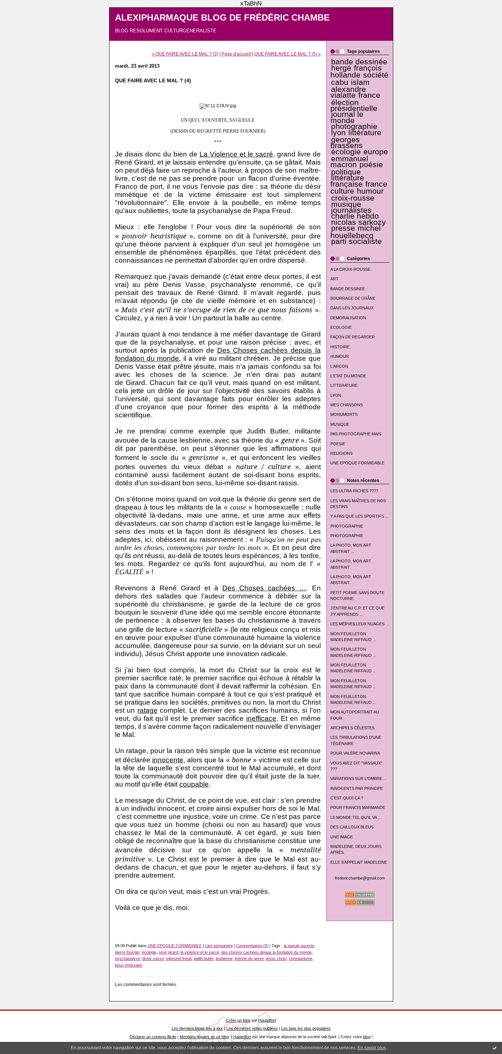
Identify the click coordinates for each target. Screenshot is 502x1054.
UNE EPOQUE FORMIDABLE (357, 463)
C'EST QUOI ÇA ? (346, 798)
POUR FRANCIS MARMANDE (357, 807)
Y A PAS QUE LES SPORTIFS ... (359, 516)
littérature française (347, 180)
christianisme (300, 958)
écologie (346, 151)
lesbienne (224, 958)
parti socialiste (356, 241)
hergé (341, 68)
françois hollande (356, 71)
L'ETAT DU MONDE (348, 376)
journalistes (351, 210)
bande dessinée (359, 61)
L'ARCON (339, 366)
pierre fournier (127, 952)
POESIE (337, 444)
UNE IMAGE (341, 837)
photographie (354, 126)
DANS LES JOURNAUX (351, 308)
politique (346, 172)
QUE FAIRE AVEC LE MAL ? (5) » (287, 53)
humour (370, 191)
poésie (371, 164)
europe (375, 151)
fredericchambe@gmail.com (360, 878)
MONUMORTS (344, 414)
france (369, 95)
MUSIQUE (339, 424)
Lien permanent (219, 945)
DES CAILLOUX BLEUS (351, 827)
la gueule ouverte (299, 945)
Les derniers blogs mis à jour (197, 1028)
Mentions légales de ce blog (204, 1037)
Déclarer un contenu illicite (153, 1037)
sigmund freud (178, 958)
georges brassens (346, 142)
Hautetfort (267, 1020)
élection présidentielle (353, 105)
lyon (338, 132)
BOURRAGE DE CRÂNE (352, 298)
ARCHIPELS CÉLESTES (352, 728)
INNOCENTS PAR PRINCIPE (356, 788)
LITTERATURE (344, 385)
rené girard (168, 952)
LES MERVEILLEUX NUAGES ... (359, 624)
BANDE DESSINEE (347, 289)
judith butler (204, 958)
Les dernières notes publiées (252, 1028)
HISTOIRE (339, 347)
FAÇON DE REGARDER (352, 337)
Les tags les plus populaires (306, 1028)
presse (343, 228)
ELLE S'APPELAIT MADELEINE (358, 862)
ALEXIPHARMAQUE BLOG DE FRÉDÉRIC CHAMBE (222, 17)
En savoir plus (372, 1047)
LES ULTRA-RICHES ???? (354, 491)
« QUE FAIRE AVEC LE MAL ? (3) (185, 53)
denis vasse (153, 958)
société (375, 75)
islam (360, 82)
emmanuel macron (349, 161)
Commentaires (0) (252, 945)
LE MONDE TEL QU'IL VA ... (355, 817)
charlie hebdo (355, 216)
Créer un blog (238, 1020)
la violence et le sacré (199, 952)
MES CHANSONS (346, 405)
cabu (339, 82)
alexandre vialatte (348, 92)
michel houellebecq (355, 232)
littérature (364, 132)
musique (346, 204)
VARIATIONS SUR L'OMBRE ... (358, 778)
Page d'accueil (236, 53)
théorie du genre (249, 958)
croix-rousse (352, 198)
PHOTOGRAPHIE (346, 526)
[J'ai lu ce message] (495, 1048)
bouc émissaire (128, 965)
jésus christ (276, 958)
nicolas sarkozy (358, 222)
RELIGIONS (341, 453)
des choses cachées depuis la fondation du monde (266, 952)
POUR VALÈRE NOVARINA (355, 753)
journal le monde (346, 117)
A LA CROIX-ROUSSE (350, 269)
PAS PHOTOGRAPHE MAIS (355, 434)
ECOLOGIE (341, 327)
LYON (335, 395)
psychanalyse (127, 958)
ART (334, 279)
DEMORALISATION (348, 318)
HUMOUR (339, 356)
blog (366, 1037)
